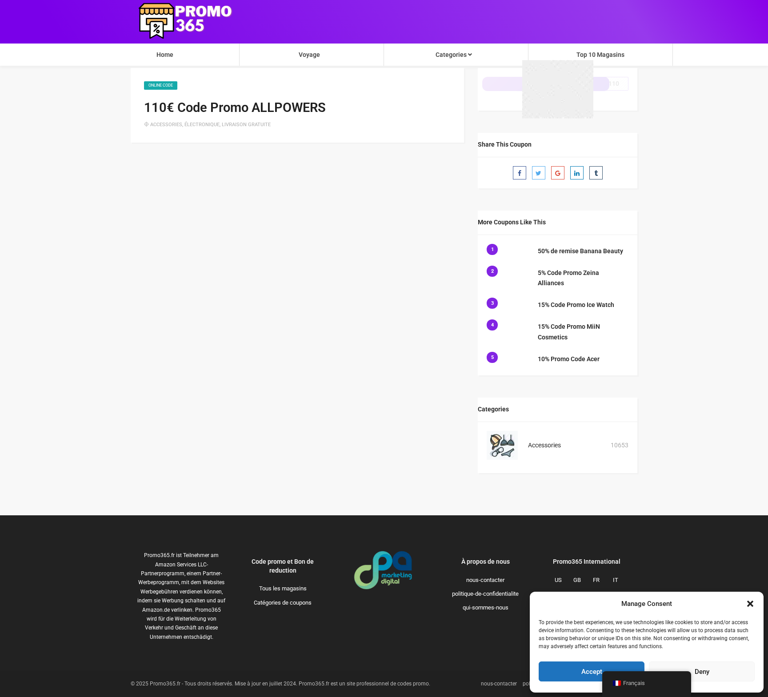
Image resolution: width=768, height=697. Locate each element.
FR (596, 580)
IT (615, 580)
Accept (591, 672)
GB (577, 580)
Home (164, 54)
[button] (750, 603)
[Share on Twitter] (538, 172)
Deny (702, 672)
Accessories (166, 124)
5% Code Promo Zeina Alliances (568, 278)
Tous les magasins (283, 588)
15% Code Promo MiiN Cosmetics (569, 332)
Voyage (309, 54)
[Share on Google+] (557, 172)
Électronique (202, 124)
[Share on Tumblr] (596, 172)
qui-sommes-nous (485, 607)
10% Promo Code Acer (569, 358)
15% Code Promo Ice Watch (576, 304)
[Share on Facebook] (519, 172)
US (558, 580)
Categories (452, 54)
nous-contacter (485, 580)
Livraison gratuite (246, 124)
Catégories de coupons (283, 602)
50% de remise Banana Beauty (580, 251)
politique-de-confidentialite (485, 593)
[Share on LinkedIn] (577, 172)
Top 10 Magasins (600, 54)
